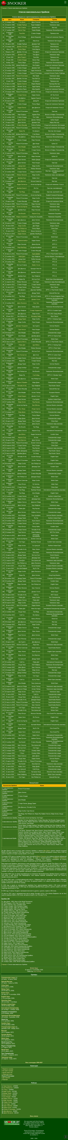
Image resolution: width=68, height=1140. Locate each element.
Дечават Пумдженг (22, 326)
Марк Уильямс (22, 168)
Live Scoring (37, 971)
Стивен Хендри (22, 60)
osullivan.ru (35, 1134)
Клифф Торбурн (22, 25)
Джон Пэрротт (22, 57)
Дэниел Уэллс (36, 299)
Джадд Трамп (22, 319)
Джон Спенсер (41, 856)
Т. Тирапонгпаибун (22, 240)
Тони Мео (22, 33)
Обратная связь (7, 1074)
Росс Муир (22, 409)
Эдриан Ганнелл (22, 84)
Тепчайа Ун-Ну (22, 385)
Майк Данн (22, 256)
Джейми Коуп (22, 178)
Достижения (6, 1077)
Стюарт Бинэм (22, 95)
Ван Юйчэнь (36, 405)
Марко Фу (22, 131)
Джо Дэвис (46, 850)
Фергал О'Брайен (22, 382)
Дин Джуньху (22, 181)
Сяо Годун (7, 1104)
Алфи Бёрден (22, 396)
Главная (4, 8)
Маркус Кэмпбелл (22, 216)
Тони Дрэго (22, 150)
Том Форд (22, 192)
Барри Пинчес (22, 107)
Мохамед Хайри (36, 316)
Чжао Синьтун (7, 1086)
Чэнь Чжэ (36, 303)
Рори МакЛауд (22, 247)
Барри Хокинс (22, 233)
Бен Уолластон (22, 355)
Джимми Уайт (22, 54)
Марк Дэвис (22, 412)
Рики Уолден (22, 262)
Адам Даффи (36, 254)
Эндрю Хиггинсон (22, 184)
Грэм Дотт (22, 101)
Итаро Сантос (36, 409)
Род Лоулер (36, 402)
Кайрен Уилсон (7, 1098)
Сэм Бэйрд (36, 375)
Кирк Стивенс (22, 27)
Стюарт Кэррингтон (36, 310)
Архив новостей (7, 1072)
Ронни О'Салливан (22, 76)
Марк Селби (22, 225)
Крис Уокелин (8, 1105)
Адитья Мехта (22, 341)
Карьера (5, 1079)
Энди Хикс (22, 299)
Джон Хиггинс (22, 120)
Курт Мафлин (22, 231)
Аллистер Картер (22, 206)
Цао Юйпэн (36, 345)
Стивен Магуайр (22, 125)
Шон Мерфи (22, 147)
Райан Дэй (22, 345)
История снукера (8, 1070)
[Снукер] (14, 3)
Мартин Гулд (36, 213)
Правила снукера (8, 1069)
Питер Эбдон (22, 49)
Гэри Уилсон (22, 329)
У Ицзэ (5, 1089)
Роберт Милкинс (22, 175)
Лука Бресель (22, 440)
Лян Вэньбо (22, 213)
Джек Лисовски (22, 303)
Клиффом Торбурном (59, 858)
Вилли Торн (22, 30)
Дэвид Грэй (22, 166)
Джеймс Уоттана (22, 46)
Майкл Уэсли (36, 265)
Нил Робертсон (22, 228)
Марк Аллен (22, 402)
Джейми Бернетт (22, 188)
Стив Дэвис (22, 22)
